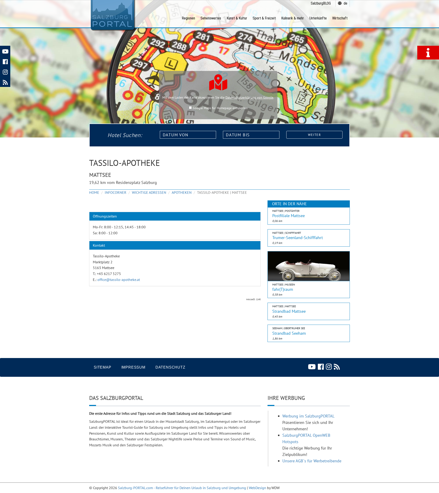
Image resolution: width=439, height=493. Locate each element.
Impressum (133, 367)
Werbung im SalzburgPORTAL (308, 416)
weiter (314, 135)
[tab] (174, 216)
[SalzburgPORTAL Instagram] (5, 71)
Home (94, 192)
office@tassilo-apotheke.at (118, 279)
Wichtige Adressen (149, 192)
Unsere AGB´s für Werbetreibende (311, 460)
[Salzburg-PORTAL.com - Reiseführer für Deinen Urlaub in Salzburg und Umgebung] (112, 15)
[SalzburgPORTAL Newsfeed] (5, 82)
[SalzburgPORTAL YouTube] (5, 51)
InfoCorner (115, 192)
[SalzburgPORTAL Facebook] (5, 61)
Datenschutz (170, 367)
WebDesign (257, 487)
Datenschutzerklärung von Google (249, 97)
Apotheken (182, 192)
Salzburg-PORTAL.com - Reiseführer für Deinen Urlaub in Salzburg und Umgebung (182, 487)
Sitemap (102, 367)
